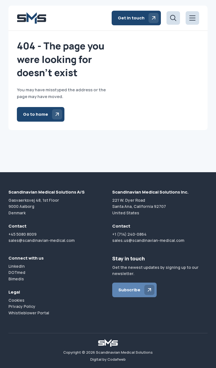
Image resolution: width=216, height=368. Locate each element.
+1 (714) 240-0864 (129, 234)
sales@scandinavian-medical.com (41, 240)
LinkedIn (16, 266)
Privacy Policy (21, 306)
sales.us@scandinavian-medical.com (148, 240)
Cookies (16, 300)
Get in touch (131, 18)
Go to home (35, 114)
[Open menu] (192, 18)
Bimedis (16, 278)
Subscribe (129, 290)
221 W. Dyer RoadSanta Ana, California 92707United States (139, 206)
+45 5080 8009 (22, 234)
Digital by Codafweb (108, 359)
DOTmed (16, 272)
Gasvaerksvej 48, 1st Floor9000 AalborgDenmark (33, 206)
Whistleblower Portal (28, 312)
